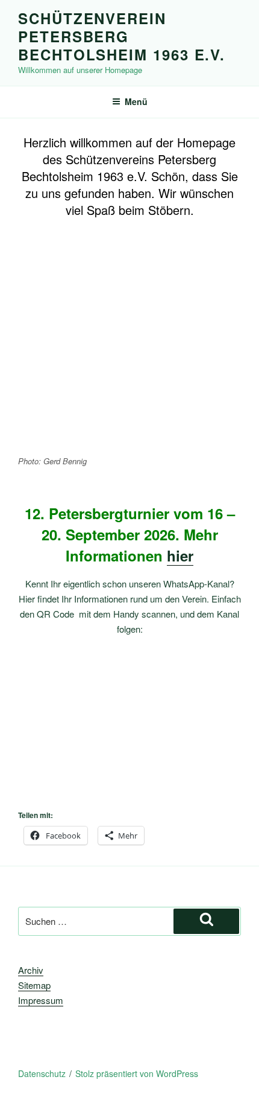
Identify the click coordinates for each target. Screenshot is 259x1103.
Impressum (40, 1000)
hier (180, 555)
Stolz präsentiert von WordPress (136, 1073)
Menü (136, 101)
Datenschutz (42, 1073)
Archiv (30, 970)
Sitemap (34, 985)
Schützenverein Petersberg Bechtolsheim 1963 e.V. (121, 36)
